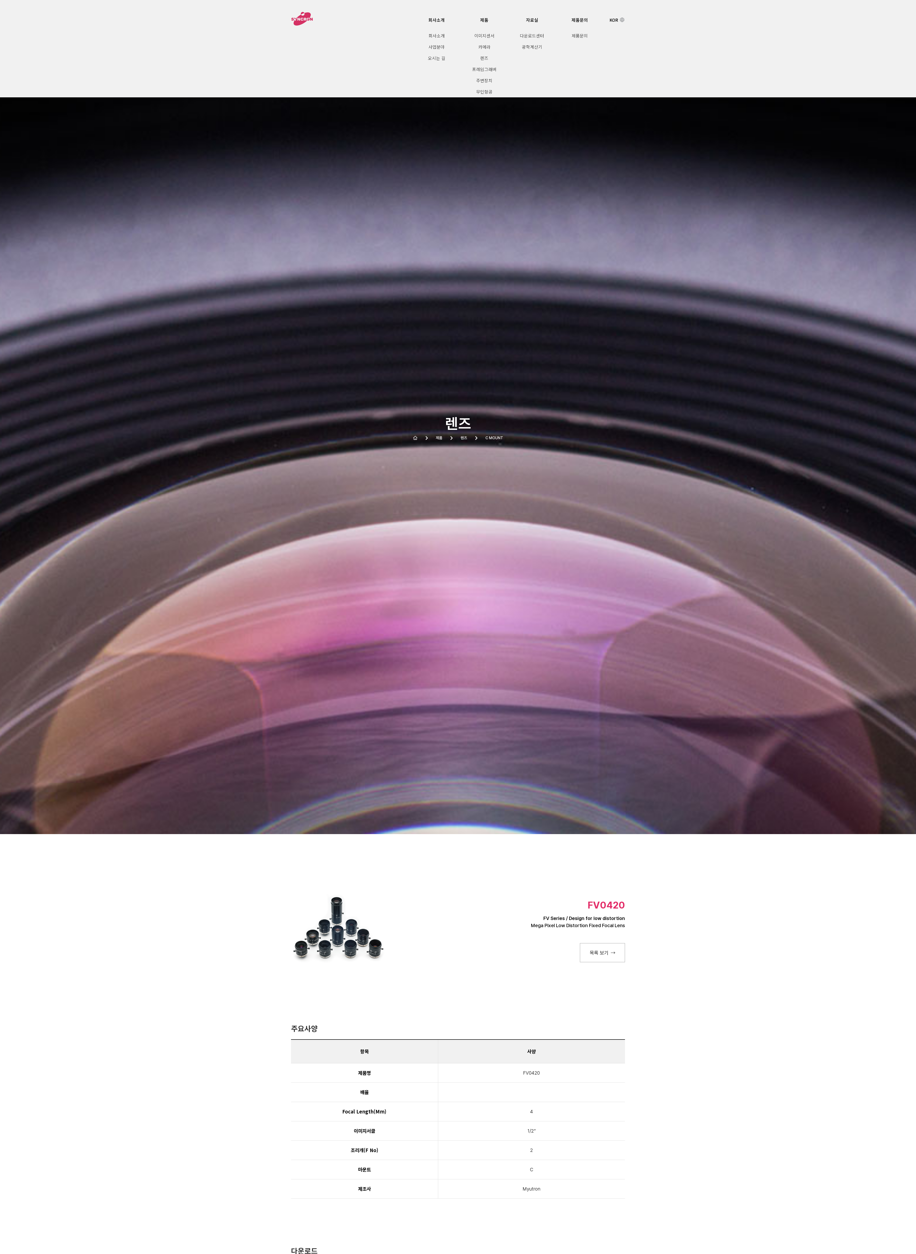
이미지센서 (484, 35)
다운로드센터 (532, 35)
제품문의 (580, 20)
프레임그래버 (484, 69)
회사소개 (436, 20)
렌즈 (484, 58)
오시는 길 (436, 58)
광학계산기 (532, 47)
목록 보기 (599, 952)
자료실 (532, 20)
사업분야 (436, 47)
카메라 (484, 47)
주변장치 (484, 80)
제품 (484, 20)
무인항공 (484, 92)
